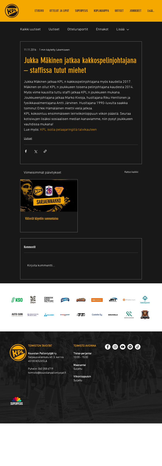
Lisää (120, 29)
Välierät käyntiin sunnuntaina (41, 218)
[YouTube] (122, 347)
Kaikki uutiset (30, 29)
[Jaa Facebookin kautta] (26, 151)
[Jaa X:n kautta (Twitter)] (35, 151)
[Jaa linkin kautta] (45, 151)
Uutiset (54, 29)
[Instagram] (115, 347)
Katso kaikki (131, 172)
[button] (135, 11)
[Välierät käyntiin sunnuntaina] (48, 196)
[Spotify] (130, 347)
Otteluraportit (77, 29)
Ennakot (102, 29)
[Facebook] (107, 347)
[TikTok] (137, 347)
